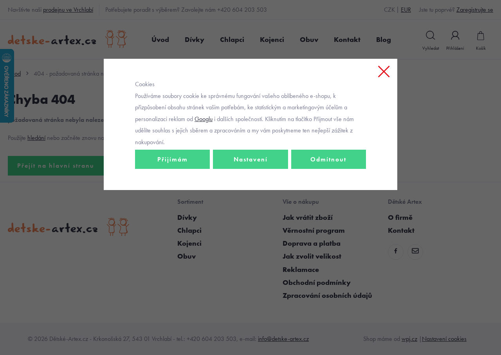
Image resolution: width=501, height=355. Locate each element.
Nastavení (251, 159)
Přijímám (172, 159)
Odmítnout (328, 159)
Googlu (204, 119)
